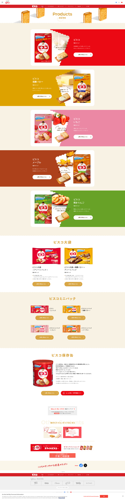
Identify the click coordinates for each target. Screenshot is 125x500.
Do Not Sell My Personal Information (91, 496)
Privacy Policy (62, 497)
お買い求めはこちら (83, 54)
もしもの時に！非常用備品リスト (73, 393)
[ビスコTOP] (34, 6)
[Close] (122, 496)
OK (104, 496)
